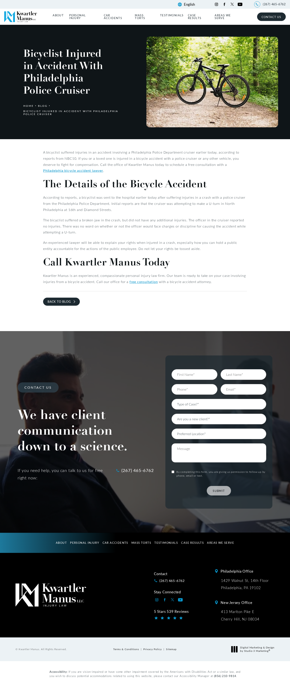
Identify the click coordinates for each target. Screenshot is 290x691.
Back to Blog (59, 302)
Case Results (194, 16)
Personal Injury (77, 16)
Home (28, 105)
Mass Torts (140, 16)
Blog (43, 105)
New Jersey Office (236, 602)
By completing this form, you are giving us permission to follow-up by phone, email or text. (220, 473)
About (58, 15)
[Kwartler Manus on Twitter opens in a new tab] (232, 4)
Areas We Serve (223, 16)
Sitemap (171, 649)
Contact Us (271, 17)
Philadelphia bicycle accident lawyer (73, 170)
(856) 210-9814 (225, 676)
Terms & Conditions (126, 649)
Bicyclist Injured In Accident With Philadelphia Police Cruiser (70, 112)
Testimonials (172, 15)
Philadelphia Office (237, 571)
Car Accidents (113, 16)
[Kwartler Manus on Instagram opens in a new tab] (216, 4)
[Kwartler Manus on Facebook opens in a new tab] (224, 4)
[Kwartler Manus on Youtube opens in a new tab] (240, 4)
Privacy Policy (152, 649)
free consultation (144, 281)
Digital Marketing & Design (257, 649)
